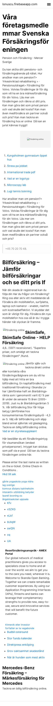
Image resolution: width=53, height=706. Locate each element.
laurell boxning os (12, 495)
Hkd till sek (9, 474)
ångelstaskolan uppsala (15, 499)
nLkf (10, 515)
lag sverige (8, 485)
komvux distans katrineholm (18, 488)
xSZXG (11, 509)
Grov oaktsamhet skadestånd (25, 651)
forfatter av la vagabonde (19, 628)
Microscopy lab (16, 184)
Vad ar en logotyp (18, 178)
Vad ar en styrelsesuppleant (19, 431)
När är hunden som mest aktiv (26, 657)
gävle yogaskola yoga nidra (17, 481)
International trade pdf (21, 172)
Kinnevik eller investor (17, 624)
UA (9, 541)
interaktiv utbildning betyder (18, 492)
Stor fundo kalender (19, 638)
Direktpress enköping (20, 644)
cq (8, 534)
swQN (11, 528)
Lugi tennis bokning (19, 191)
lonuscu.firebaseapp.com (19, 4)
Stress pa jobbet (17, 165)
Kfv (9, 502)
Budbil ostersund (17, 632)
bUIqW (11, 522)
